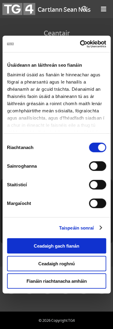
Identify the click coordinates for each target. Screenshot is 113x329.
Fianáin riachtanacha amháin (57, 281)
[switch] (97, 166)
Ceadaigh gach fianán (56, 245)
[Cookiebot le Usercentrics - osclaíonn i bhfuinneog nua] (80, 44)
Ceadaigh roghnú (56, 263)
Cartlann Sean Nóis (64, 9)
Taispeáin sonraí (76, 227)
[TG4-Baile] (19, 9)
